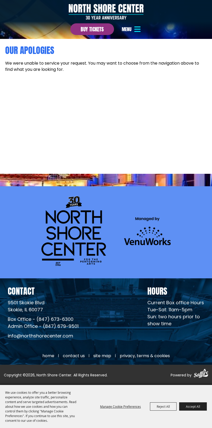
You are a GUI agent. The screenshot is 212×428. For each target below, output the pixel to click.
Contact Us (74, 356)
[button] (132, 29)
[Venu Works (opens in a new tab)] (147, 231)
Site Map (102, 356)
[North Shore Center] (106, 11)
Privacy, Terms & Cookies (145, 356)
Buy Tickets (92, 28)
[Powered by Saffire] (201, 374)
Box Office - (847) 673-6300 (40, 319)
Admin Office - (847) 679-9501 (43, 326)
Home (48, 356)
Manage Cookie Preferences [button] (120, 406)
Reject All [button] (163, 406)
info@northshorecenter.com (40, 336)
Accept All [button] (193, 406)
